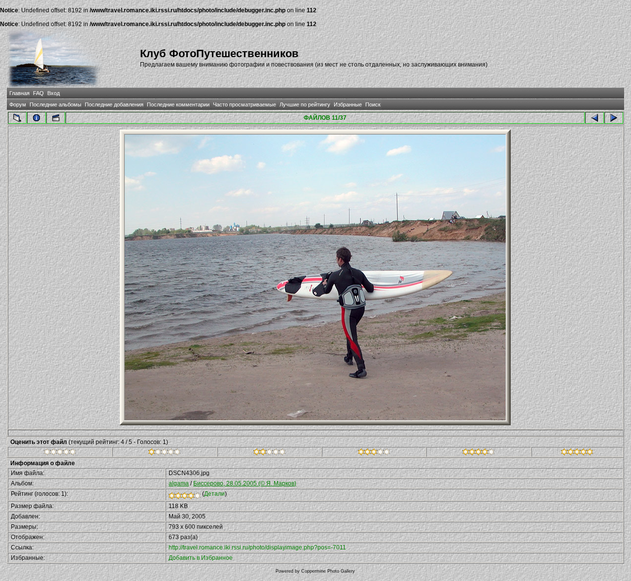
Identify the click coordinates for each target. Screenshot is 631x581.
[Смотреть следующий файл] (614, 117)
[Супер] (577, 453)
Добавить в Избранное (201, 557)
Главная (19, 93)
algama (179, 483)
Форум (17, 104)
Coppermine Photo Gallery (328, 571)
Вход (53, 93)
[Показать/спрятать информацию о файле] (36, 117)
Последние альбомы (55, 104)
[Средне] (269, 453)
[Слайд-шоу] (56, 117)
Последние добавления (114, 104)
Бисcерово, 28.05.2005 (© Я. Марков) (244, 483)
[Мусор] (60, 453)
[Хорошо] (374, 453)
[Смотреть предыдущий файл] (594, 117)
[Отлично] (478, 453)
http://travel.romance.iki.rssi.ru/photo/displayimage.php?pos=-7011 (257, 547)
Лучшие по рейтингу (305, 104)
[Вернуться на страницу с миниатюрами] (17, 117)
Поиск (373, 104)
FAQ (38, 93)
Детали (214, 493)
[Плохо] (164, 453)
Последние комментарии (178, 104)
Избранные (348, 104)
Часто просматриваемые (244, 104)
